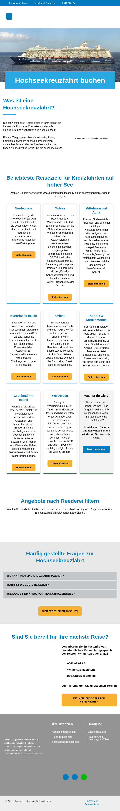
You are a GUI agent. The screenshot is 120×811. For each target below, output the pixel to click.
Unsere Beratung (97, 731)
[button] (9, 16)
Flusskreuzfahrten (62, 736)
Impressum (92, 801)
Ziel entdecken (24, 255)
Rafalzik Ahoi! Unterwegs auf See (98, 738)
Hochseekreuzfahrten (64, 731)
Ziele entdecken (96, 283)
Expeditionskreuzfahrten (65, 741)
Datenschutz (92, 804)
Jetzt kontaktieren (96, 449)
